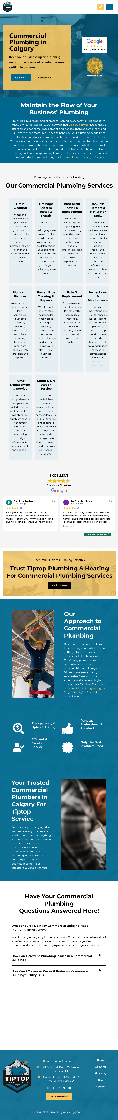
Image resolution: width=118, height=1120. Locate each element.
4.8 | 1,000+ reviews (94, 49)
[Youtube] (69, 1088)
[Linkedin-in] (59, 1088)
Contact (100, 1087)
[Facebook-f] (53, 1088)
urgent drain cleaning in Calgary (84, 157)
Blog (100, 1080)
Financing (101, 1073)
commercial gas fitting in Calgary (84, 688)
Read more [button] (68, 526)
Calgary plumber (79, 124)
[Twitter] (64, 1088)
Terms (80, 1112)
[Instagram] (48, 1088)
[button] (109, 7)
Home (100, 1060)
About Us (100, 1067)
